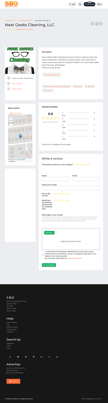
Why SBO (10, 306)
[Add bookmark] (101, 24)
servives (78, 86)
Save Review (49, 265)
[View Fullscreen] (11, 125)
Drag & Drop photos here (71, 241)
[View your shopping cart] (80, 4)
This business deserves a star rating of (57, 164)
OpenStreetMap (20, 159)
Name (44, 175)
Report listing (17, 89)
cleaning (90, 86)
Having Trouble (12, 327)
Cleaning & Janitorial (25, 20)
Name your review (49, 185)
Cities (8, 348)
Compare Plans (12, 304)
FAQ (8, 325)
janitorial (48, 90)
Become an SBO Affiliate (15, 373)
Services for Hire (10, 20)
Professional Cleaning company (57, 86)
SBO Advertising (12, 370)
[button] (89, 4)
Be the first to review (25, 29)
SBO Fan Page (11, 308)
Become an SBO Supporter (16, 368)
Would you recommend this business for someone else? (47, 204)
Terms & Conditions (74, 258)
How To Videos (12, 322)
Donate (14, 381)
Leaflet (12, 159)
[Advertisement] (20, 205)
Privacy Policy (11, 311)
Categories (10, 343)
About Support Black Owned (16, 301)
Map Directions (16, 113)
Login (73, 4)
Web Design (85, 399)
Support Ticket (12, 329)
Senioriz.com (96, 399)
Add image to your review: (52, 215)
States (9, 346)
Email (74, 175)
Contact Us (10, 332)
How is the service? (46, 194)
